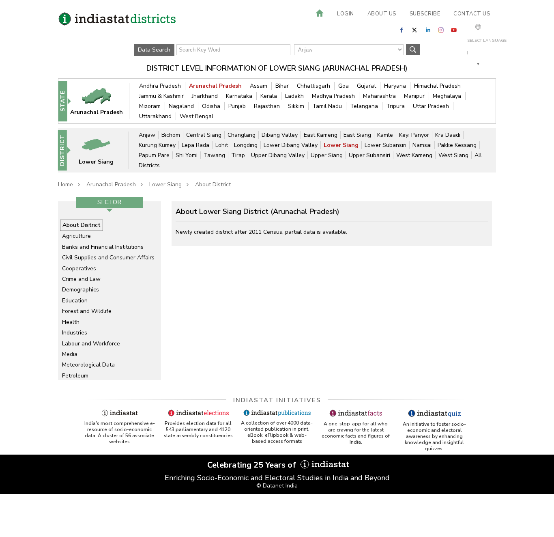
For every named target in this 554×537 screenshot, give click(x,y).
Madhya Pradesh (333, 96)
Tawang (214, 155)
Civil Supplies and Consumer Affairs (108, 257)
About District (213, 184)
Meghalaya (447, 96)
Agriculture (76, 236)
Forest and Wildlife (87, 311)
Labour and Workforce (91, 343)
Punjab (237, 106)
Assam (258, 86)
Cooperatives (79, 268)
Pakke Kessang (457, 145)
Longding (246, 145)
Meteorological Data (88, 365)
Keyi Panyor (414, 135)
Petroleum (75, 376)
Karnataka (239, 96)
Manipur (414, 96)
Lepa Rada (195, 145)
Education (75, 300)
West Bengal (196, 116)
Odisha (211, 106)
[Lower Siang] (101, 150)
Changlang (242, 135)
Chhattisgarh (313, 86)
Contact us (471, 13)
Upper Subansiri (369, 155)
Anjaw (147, 135)
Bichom (170, 135)
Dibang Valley (280, 135)
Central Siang (203, 135)
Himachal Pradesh (437, 86)
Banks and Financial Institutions (103, 247)
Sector (109, 202)
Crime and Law (81, 279)
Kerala (268, 96)
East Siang (357, 135)
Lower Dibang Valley (291, 145)
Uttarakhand (155, 116)
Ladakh (294, 96)
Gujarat (366, 86)
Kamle (385, 135)
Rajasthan (267, 106)
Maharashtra (379, 96)
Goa (343, 86)
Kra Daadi (447, 135)
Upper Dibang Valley (278, 155)
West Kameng (414, 155)
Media (69, 354)
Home (65, 184)
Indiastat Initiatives (277, 400)
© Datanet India (277, 486)
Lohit (221, 145)
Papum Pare (154, 155)
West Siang (453, 155)
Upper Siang (327, 155)
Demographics (80, 289)
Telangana (364, 106)
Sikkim (296, 106)
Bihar (282, 86)
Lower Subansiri (385, 145)
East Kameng (320, 135)
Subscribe (425, 13)
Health (70, 322)
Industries (74, 332)
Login (345, 13)
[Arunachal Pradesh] (102, 101)
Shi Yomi (187, 155)
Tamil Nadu (327, 106)
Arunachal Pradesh (215, 86)
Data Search (154, 50)
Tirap (238, 155)
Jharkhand (205, 96)
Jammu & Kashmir (161, 96)
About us (381, 13)
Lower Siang (341, 145)
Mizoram (150, 106)
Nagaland (181, 106)
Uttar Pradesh (431, 106)
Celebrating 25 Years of (252, 464)
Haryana (395, 86)
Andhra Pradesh (160, 86)
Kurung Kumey (157, 145)
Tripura (395, 106)
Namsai (422, 145)
